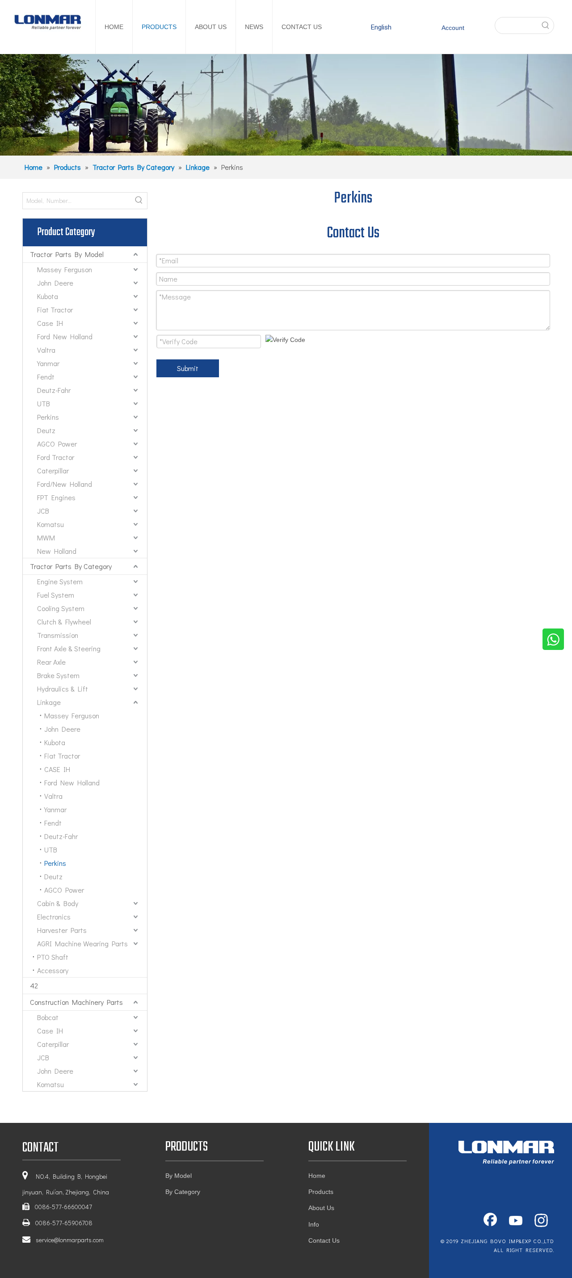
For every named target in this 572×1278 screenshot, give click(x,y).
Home (316, 1175)
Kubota (47, 296)
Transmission (57, 635)
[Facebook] (490, 1221)
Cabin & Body (57, 903)
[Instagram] (541, 1221)
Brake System (58, 675)
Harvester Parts (62, 930)
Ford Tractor (55, 457)
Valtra (46, 349)
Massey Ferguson (64, 269)
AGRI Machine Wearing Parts (82, 943)
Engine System (60, 581)
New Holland (56, 551)
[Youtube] (515, 1221)
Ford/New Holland (64, 484)
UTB (43, 403)
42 (34, 985)
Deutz (46, 430)
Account (453, 27)
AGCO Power (57, 443)
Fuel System (55, 594)
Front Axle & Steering (69, 648)
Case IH (50, 323)
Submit (187, 368)
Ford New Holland (65, 336)
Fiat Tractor (55, 309)
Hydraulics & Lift (62, 688)
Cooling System (60, 608)
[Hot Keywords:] (546, 25)
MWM (46, 537)
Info (313, 1224)
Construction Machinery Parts (76, 1002)
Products (320, 1191)
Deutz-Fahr (54, 390)
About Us (321, 1207)
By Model (178, 1175)
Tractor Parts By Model (67, 254)
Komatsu (50, 524)
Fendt (46, 376)
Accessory (52, 970)
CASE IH (57, 769)
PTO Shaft (52, 957)
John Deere (55, 282)
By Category (182, 1191)
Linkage (49, 702)
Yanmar (48, 363)
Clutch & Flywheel (64, 621)
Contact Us (324, 1240)
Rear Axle (51, 661)
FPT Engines (56, 497)
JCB (43, 510)
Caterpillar (53, 470)
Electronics (54, 916)
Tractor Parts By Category (71, 566)
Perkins (48, 417)
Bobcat (48, 1017)
